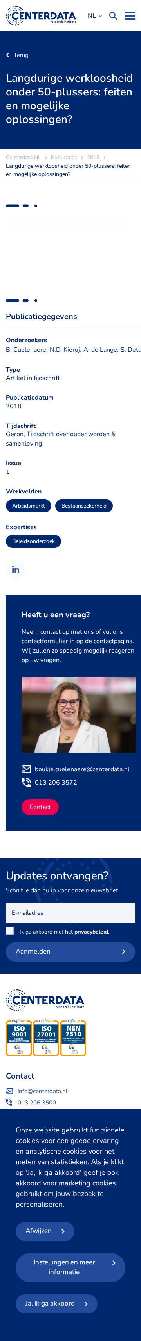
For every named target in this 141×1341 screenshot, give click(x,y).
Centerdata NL (41, 16)
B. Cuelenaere (26, 349)
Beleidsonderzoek (33, 541)
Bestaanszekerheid (84, 506)
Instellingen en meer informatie (64, 1267)
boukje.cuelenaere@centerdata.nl (82, 769)
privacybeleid (91, 932)
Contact (40, 807)
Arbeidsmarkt (28, 506)
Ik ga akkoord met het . (66, 931)
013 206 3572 (56, 782)
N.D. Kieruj (65, 349)
